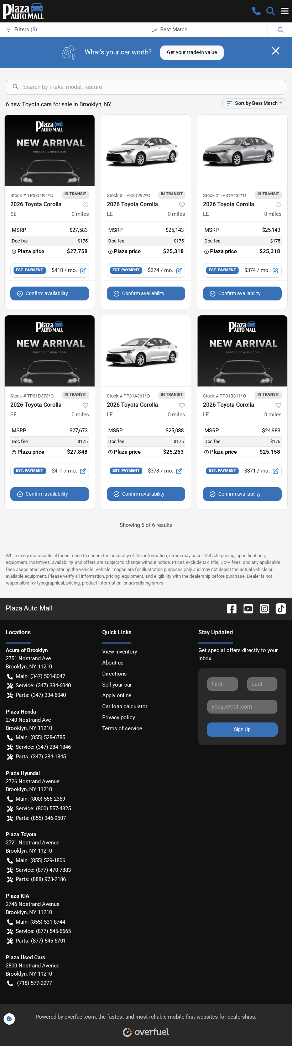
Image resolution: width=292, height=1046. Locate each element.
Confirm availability (47, 293)
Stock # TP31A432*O (224, 195)
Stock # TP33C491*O (31, 195)
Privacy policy (118, 717)
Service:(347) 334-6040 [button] (43, 685)
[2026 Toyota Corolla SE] (50, 150)
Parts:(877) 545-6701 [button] (41, 941)
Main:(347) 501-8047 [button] (40, 676)
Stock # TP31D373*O (32, 396)
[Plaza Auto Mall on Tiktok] (278, 608)
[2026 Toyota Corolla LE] (146, 150)
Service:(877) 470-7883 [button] (43, 870)
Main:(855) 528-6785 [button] (40, 737)
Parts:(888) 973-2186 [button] (41, 879)
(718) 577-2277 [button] (34, 983)
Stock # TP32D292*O (128, 195)
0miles (80, 214)
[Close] (276, 51)
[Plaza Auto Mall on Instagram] (262, 608)
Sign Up (242, 729)
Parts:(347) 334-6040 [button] (41, 695)
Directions (114, 674)
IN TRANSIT (75, 193)
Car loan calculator (124, 706)
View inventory (119, 652)
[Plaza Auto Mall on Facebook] (229, 608)
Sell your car (117, 685)
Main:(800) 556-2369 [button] (40, 799)
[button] (256, 11)
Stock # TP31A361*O (128, 396)
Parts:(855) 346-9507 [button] (41, 818)
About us (113, 663)
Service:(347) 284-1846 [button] (43, 747)
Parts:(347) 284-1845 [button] (41, 756)
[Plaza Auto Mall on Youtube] (245, 608)
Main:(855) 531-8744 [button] (40, 922)
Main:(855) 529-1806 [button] (40, 860)
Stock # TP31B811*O (224, 396)
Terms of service (122, 728)
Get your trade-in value (192, 52)
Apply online (116, 695)
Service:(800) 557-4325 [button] (43, 808)
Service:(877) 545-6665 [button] (43, 931)
